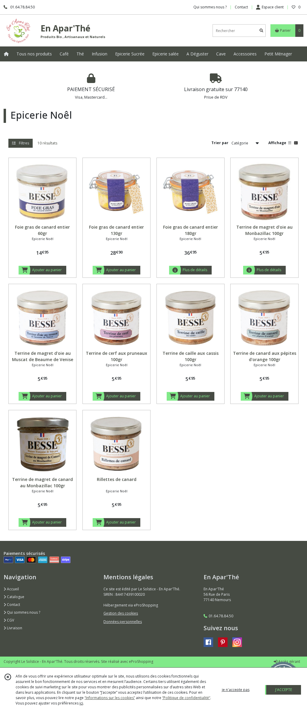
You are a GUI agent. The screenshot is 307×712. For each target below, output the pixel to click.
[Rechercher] (261, 31)
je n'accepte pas (235, 689)
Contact (241, 7)
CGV (10, 620)
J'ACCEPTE (283, 689)
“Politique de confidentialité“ (186, 697)
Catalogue (15, 596)
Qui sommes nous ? (23, 612)
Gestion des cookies (120, 613)
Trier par (219, 142)
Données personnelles (122, 621)
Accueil (12, 589)
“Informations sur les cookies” (110, 697)
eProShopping (141, 661)
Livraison (14, 627)
